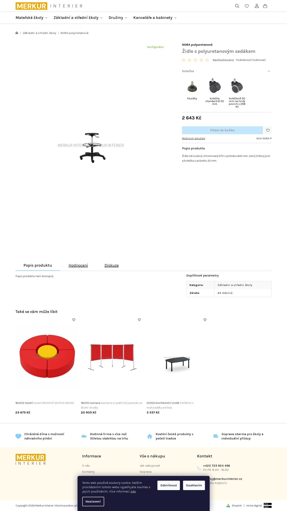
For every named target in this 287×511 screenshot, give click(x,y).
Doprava (145, 472)
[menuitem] (31, 18)
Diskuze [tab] (112, 265)
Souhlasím (194, 485)
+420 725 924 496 (216, 465)
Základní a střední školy (235, 285)
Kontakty (88, 472)
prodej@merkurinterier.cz (222, 479)
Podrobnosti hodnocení (251, 60)
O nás (86, 465)
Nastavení (93, 501)
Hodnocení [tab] (78, 265)
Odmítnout (168, 485)
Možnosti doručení (193, 138)
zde (133, 491)
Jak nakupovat (150, 465)
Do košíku (222, 130)
